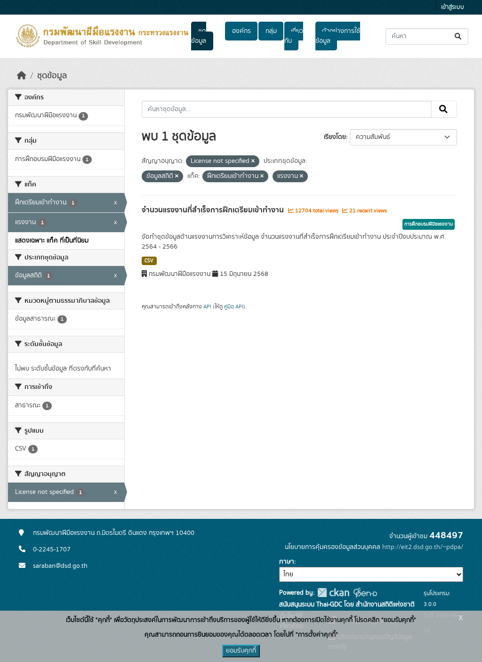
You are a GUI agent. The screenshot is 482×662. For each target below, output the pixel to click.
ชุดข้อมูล (198, 36)
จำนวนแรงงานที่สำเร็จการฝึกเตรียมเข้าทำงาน (214, 210)
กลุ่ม (271, 31)
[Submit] (459, 36)
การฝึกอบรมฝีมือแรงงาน (428, 224)
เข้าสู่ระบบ (452, 7)
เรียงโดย (335, 137)
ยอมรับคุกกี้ (241, 650)
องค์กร (241, 31)
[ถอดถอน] (253, 161)
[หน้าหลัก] (21, 76)
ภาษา (286, 561)
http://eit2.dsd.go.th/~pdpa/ (422, 547)
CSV (149, 261)
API (207, 306)
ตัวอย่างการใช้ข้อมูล (337, 36)
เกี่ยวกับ (293, 36)
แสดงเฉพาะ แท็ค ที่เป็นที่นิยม (51, 240)
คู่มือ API (233, 306)
